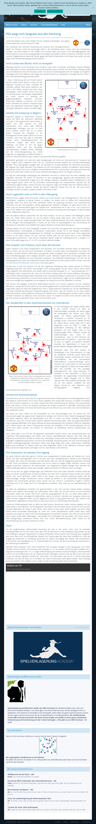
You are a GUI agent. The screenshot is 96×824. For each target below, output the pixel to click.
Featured (49, 38)
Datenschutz (74, 822)
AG (9, 792)
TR (9, 38)
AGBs (65, 822)
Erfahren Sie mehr (55, 11)
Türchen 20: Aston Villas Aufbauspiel (23, 807)
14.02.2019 (16, 38)
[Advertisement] (48, 597)
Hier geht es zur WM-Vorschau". (71, 720)
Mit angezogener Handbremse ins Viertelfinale (25, 757)
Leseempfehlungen (49, 24)
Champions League (39, 38)
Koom (10, 777)
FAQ (63, 24)
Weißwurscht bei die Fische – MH (21, 774)
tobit (10, 783)
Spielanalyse (56, 38)
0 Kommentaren (68, 38)
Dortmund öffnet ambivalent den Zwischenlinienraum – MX (32, 781)
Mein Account (12, 24)
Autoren (33, 24)
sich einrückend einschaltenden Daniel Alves (22, 263)
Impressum (86, 822)
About (24, 24)
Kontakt (57, 822)
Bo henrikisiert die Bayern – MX (20, 790)
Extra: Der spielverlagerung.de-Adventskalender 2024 (29, 798)
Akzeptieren (40, 11)
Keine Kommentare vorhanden (47, 627)
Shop (88, 24)
